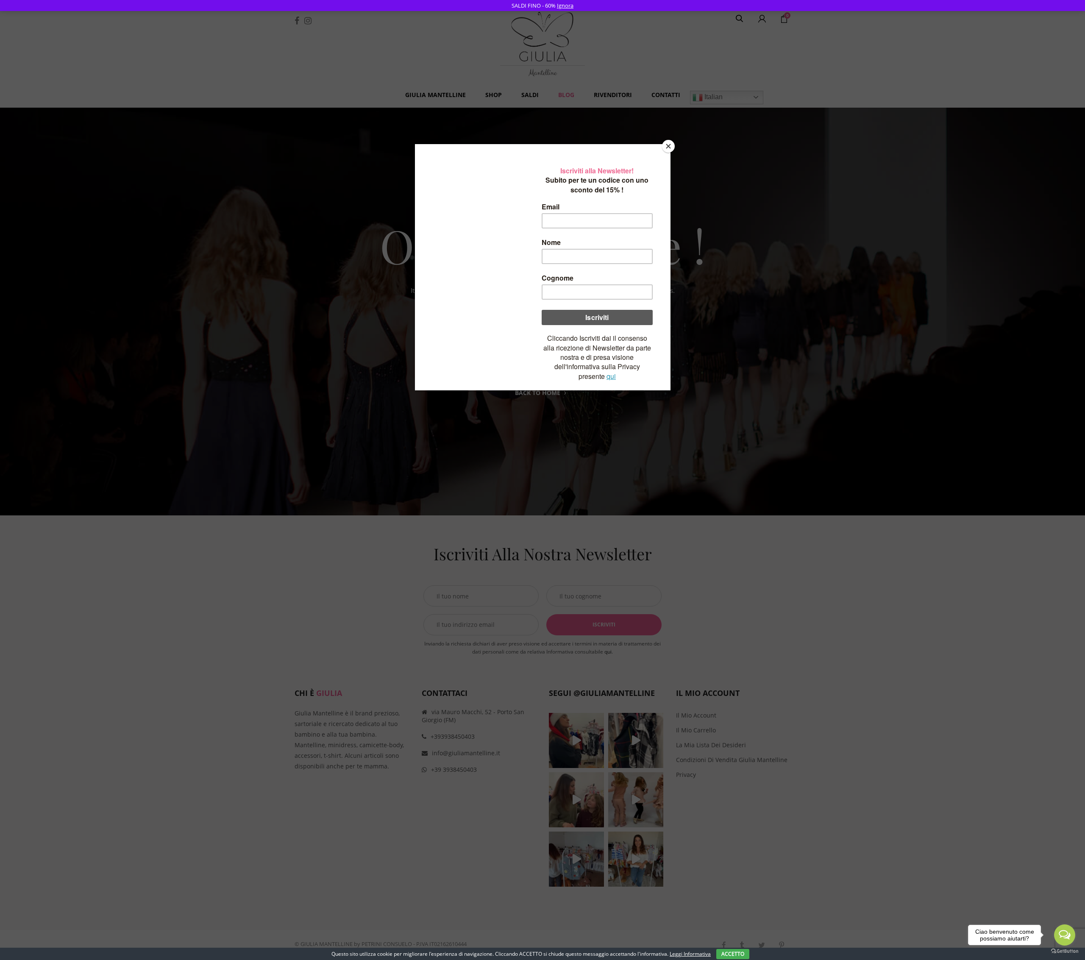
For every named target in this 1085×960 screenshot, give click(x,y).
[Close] (668, 146)
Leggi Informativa (690, 953)
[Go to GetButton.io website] (1064, 951)
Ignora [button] (565, 5)
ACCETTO (732, 953)
